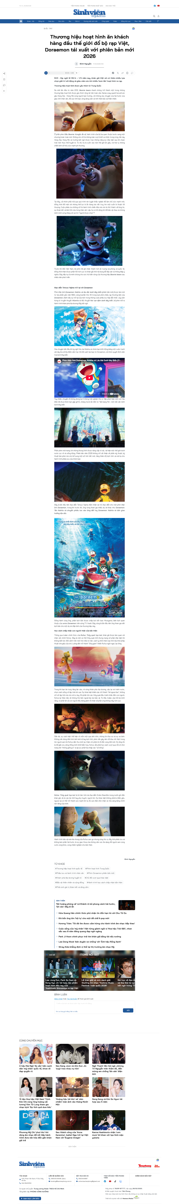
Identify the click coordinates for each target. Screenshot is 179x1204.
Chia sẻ (4, 73)
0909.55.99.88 (56, 1179)
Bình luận (4, 85)
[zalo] (122, 1181)
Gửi (128, 1010)
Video (115, 21)
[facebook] (155, 5)
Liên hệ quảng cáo (56, 1176)
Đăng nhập (58, 999)
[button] (130, 963)
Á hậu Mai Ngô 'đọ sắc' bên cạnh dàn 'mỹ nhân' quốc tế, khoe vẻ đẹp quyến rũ (35, 1069)
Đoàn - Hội (30, 21)
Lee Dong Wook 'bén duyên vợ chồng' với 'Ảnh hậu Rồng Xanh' (90, 941)
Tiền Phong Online (78, 6)
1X (76, 73)
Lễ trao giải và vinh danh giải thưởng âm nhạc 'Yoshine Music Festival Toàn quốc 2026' (98, 983)
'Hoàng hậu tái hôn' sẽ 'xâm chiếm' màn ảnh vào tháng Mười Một (72, 1102)
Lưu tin (4, 79)
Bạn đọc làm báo (31, 1198)
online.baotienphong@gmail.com (89, 1181)
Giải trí (77, 21)
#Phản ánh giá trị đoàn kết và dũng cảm (72, 887)
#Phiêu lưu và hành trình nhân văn (69, 873)
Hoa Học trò (110, 6)
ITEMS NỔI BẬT (89, 954)
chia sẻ (113, 73)
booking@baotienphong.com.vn (61, 1181)
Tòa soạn (23, 1176)
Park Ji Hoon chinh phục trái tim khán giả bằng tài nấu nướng (90, 936)
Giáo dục (51, 21)
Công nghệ (105, 21)
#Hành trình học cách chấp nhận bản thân (104, 882)
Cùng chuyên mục (30, 1040)
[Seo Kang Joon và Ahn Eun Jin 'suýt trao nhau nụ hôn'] (72, 1054)
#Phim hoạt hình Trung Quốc (97, 868)
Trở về (4, 91)
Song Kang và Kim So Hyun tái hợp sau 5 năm (107, 1100)
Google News (133, 28)
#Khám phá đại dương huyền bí (68, 878)
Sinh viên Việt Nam (32, 1164)
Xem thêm (158, 21)
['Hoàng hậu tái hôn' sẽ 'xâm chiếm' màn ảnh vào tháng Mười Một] (72, 1087)
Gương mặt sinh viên (91, 21)
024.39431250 (26, 1183)
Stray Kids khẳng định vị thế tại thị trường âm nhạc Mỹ (86, 947)
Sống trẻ (41, 21)
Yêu (70, 21)
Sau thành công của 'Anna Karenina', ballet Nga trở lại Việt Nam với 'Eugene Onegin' (72, 1135)
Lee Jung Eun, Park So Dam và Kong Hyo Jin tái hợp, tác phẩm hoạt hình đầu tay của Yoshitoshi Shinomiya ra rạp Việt (62, 984)
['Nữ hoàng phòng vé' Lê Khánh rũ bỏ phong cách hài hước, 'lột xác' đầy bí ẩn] (127, 905)
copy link (122, 73)
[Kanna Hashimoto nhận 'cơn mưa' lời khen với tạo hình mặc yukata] (108, 1120)
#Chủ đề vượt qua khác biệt (96, 878)
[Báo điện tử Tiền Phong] (144, 1166)
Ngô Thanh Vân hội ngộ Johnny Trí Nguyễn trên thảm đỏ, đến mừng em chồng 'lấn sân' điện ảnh (108, 1070)
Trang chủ (21, 21)
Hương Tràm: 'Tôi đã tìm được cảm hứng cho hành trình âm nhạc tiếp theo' (97, 923)
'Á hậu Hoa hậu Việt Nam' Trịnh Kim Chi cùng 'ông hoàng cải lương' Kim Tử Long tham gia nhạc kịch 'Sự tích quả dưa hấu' (35, 1103)
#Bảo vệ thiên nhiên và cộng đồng (69, 882)
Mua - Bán (138, 21)
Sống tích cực (126, 21)
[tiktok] (116, 1181)
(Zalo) (64, 1179)
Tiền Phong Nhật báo (95, 6)
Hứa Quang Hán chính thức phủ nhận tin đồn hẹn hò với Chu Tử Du (92, 913)
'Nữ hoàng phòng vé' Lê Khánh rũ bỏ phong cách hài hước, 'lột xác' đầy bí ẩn (85, 905)
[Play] (46, 73)
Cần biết (148, 21)
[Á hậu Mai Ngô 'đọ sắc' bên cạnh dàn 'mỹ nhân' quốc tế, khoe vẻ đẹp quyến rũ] (35, 1054)
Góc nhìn (61, 21)
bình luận (132, 73)
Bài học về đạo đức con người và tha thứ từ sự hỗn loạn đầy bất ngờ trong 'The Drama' (133, 983)
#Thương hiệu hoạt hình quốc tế (68, 868)
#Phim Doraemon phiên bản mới (100, 873)
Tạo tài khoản (72, 999)
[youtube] (158, 5)
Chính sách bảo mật (143, 1176)
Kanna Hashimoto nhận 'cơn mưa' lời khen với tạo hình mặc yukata (107, 1135)
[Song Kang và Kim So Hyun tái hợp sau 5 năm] (108, 1087)
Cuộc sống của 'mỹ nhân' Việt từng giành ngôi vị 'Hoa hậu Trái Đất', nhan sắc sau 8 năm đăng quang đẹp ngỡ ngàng (95, 930)
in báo (127, 73)
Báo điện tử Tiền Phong (89, 13)
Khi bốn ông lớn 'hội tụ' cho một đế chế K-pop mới (84, 918)
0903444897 (83, 1179)
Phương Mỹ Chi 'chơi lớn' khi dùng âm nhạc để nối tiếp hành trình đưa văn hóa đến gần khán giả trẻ (35, 1136)
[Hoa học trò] (157, 1166)
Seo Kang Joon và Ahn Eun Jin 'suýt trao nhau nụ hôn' (71, 1067)
